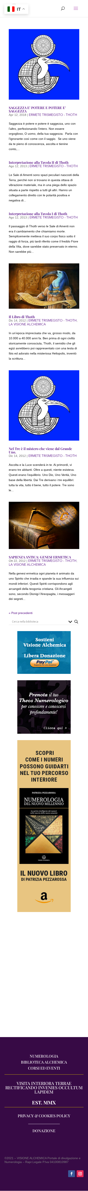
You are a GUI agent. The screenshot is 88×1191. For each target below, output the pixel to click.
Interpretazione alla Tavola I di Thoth (38, 213)
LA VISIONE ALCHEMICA (27, 324)
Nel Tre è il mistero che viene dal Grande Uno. (40, 450)
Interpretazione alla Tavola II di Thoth (39, 162)
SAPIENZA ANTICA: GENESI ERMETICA (40, 557)
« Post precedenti (20, 613)
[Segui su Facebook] (71, 1173)
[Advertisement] (44, 977)
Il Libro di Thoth (22, 316)
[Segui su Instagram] (80, 1173)
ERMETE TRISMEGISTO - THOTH (53, 115)
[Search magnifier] (76, 622)
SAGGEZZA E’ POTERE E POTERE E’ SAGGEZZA (37, 109)
